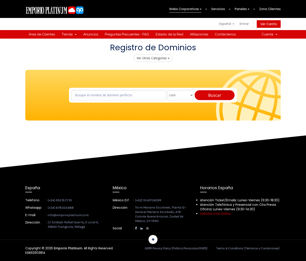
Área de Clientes (42, 34)
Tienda (68, 34)
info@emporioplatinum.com (68, 215)
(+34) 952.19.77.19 (60, 200)
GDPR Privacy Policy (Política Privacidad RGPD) (176, 248)
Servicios (218, 9)
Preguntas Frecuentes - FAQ (127, 34)
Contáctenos (225, 34)
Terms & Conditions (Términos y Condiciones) (248, 248)
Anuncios (90, 34)
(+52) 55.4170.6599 (148, 200)
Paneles (241, 9)
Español (225, 24)
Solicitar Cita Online (215, 213)
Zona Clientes (270, 9)
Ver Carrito (268, 24)
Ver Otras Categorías (152, 58)
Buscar (214, 95)
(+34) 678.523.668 (61, 208)
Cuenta (268, 34)
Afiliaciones (199, 34)
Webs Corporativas (184, 9)
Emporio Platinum (68, 248)
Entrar (244, 24)
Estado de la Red (169, 34)
